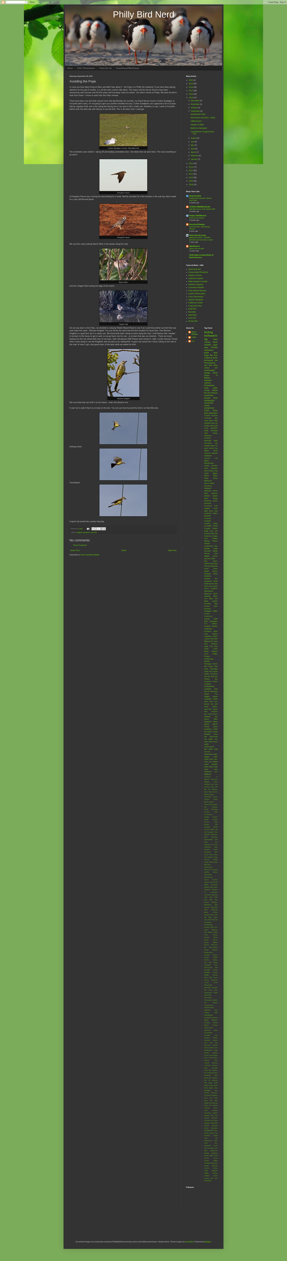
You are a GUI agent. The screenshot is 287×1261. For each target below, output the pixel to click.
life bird (207, 393)
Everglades (213, 621)
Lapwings (207, 636)
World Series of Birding (211, 375)
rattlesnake (208, 754)
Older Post (172, 550)
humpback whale (211, 729)
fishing (215, 498)
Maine (215, 476)
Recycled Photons (197, 224)
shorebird (208, 350)
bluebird (207, 496)
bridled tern (213, 1047)
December (195, 101)
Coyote (215, 819)
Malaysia (207, 641)
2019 (191, 84)
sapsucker (207, 1145)
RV (205, 947)
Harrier (211, 862)
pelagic (207, 373)
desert (206, 719)
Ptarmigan (208, 664)
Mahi (215, 639)
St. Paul (210, 691)
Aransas (207, 787)
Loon (206, 538)
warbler (207, 344)
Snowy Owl (192, 321)
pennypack (208, 360)
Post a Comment (80, 545)
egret (206, 498)
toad (215, 1155)
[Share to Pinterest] (104, 528)
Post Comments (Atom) (90, 555)
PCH (209, 920)
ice (205, 1095)
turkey (206, 588)
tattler (211, 1155)
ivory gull (208, 1098)
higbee (206, 450)
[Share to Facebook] (101, 528)
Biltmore (214, 789)
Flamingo (214, 837)
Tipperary (207, 1010)
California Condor (195, 303)
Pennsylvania (209, 363)
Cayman (214, 807)
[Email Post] (88, 529)
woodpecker (209, 408)
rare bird (94, 532)
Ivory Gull (192, 318)
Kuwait (206, 536)
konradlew (189, 1242)
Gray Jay (213, 531)
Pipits (215, 932)
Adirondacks (208, 591)
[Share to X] (98, 528)
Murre (206, 912)
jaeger (209, 731)
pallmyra (207, 1123)
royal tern (211, 1143)
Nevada (207, 915)
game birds (213, 1083)
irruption (214, 1095)
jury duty (213, 1100)
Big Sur (207, 789)
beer (205, 1043)
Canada (207, 415)
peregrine (86, 532)
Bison (206, 792)
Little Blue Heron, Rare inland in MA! (202, 209)
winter (215, 1175)
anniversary (208, 1032)
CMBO (215, 611)
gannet (206, 724)
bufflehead (208, 1050)
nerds (215, 508)
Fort (205, 624)
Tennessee (208, 997)
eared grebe (211, 568)
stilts (205, 1150)
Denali (215, 526)
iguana (209, 1095)
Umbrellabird (208, 1015)
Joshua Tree (208, 882)
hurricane (214, 1093)
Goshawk (207, 847)
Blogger (208, 1242)
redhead (207, 1135)
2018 (191, 87)
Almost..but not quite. (196, 248)
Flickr (206, 842)
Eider (206, 621)
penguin (214, 1125)
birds (206, 352)
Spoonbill (207, 987)
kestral (215, 731)
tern (215, 413)
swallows (214, 1153)
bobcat (215, 1045)
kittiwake (207, 734)
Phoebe (207, 656)
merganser (208, 581)
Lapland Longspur (195, 278)
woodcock (208, 513)
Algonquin (207, 594)
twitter (215, 1160)
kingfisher (207, 576)
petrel (206, 1128)
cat (210, 1055)
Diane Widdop (194, 333)
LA (205, 892)
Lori (192, 341)
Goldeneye (208, 629)
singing (214, 762)
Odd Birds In (194, 246)
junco (206, 1100)
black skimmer (211, 493)
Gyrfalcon (207, 631)
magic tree (212, 739)
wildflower (207, 774)
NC (212, 641)
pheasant (214, 1128)
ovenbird (207, 1120)
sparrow (207, 383)
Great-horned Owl (211, 533)
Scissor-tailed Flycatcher (198, 272)
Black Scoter (213, 792)
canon (206, 1055)
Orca (205, 920)
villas (215, 365)
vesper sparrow (211, 1165)
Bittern (206, 461)
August (194, 138)
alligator (207, 556)
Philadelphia (209, 385)
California (208, 358)
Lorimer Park (209, 639)
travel (215, 1158)
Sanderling (208, 395)
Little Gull (208, 897)
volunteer (214, 588)
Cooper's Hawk (211, 523)
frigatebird (207, 721)
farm (216, 1073)
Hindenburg (208, 867)
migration (208, 380)
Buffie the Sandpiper (199, 128)
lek (210, 1105)
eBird (215, 719)
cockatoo (207, 1065)
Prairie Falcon (211, 940)
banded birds (211, 398)
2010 (191, 178)
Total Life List (105, 68)
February (195, 156)
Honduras (207, 436)
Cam (209, 804)
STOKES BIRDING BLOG (199, 207)
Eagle (215, 619)
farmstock (207, 1075)
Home (70, 68)
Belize (215, 513)
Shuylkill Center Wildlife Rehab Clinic (211, 975)
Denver (206, 822)
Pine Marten (208, 932)
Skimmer (207, 438)
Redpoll (214, 950)
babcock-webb (209, 558)
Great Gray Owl (194, 269)
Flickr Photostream (86, 68)
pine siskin (208, 749)
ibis (205, 731)
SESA (215, 957)
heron (211, 420)
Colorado (207, 521)
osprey (207, 405)
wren (212, 1178)
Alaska (214, 390)
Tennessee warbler (211, 1000)
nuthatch (214, 1118)
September (195, 111)
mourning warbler (211, 1113)
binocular (207, 1045)
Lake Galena (211, 634)
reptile (215, 1135)
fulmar (215, 721)
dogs (212, 446)
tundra (206, 1160)
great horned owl (211, 448)
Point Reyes (211, 935)
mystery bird (208, 1115)
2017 (191, 91)
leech (206, 1105)
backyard (207, 491)
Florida (214, 347)
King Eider (192, 315)
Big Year (213, 355)
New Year (213, 915)
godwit (206, 571)
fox (216, 446)
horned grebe (211, 726)
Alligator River (211, 782)
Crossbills (207, 526)
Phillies (215, 654)
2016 (191, 94)
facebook (210, 1073)
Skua (210, 977)
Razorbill (192, 312)
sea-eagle (210, 1148)
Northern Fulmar (195, 275)
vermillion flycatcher (211, 1163)
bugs (215, 1050)
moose (215, 742)
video (206, 769)
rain (216, 1133)
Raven (211, 666)
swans (206, 1155)
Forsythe (214, 415)
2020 (191, 80)
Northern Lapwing (195, 284)
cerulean (214, 1055)
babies (215, 1037)
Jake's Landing (211, 879)
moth (206, 1110)
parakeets (214, 1123)
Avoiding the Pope (198, 114)
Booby (215, 433)
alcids (215, 1030)
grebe (212, 426)
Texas (215, 410)
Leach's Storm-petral (196, 294)
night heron (208, 511)
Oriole (206, 649)
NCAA (215, 912)
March (193, 152)
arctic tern (213, 701)
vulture (215, 1168)
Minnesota (208, 481)
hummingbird (209, 370)
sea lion (214, 584)
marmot (214, 1105)
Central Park (211, 812)
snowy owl (211, 368)
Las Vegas (213, 536)
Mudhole (214, 910)
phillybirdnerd (208, 1130)
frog (205, 1083)
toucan (206, 1158)
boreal (206, 1047)
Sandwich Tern (211, 965)
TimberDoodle (209, 1007)
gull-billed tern (211, 1090)
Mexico (206, 902)
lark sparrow (213, 1103)
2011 (191, 174)
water (206, 1170)
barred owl (208, 704)
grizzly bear (213, 1088)
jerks (215, 1098)
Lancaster (214, 892)
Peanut (214, 541)
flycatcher (207, 501)
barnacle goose (211, 1040)
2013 (191, 167)
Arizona (214, 393)
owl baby (214, 1120)
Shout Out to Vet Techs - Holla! (203, 118)
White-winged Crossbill (197, 281)
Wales (206, 1020)
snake (206, 764)
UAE (215, 1012)
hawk (206, 388)
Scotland (207, 684)
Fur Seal (214, 844)
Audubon (207, 596)
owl (216, 360)
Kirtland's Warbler (211, 889)
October (194, 108)
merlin (215, 581)
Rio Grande (213, 671)
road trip (211, 1138)
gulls (206, 413)
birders (214, 706)
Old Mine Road (211, 917)
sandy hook (208, 759)
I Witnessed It (196, 121)
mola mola (208, 742)
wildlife (206, 1173)
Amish (215, 594)
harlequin (207, 573)
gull (216, 426)
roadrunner (208, 1140)
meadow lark (211, 578)
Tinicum (207, 553)
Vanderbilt (207, 1017)
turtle (215, 767)
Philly (212, 927)
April (193, 149)
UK (216, 423)
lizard (215, 450)
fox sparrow (212, 1080)
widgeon (214, 1170)
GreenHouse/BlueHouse (127, 68)
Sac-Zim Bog (209, 676)
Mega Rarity (211, 478)
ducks (215, 358)
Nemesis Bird (195, 196)
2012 (191, 170)
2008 (191, 185)
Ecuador (207, 528)
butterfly (207, 446)
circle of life (208, 1057)
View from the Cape (197, 235)
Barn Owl (214, 787)
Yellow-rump (208, 1027)
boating (206, 426)
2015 (191, 98)
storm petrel (213, 586)
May (193, 145)
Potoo (215, 937)
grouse (214, 571)
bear (205, 561)
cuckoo (214, 714)
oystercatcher (209, 747)
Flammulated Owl (211, 839)
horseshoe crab (211, 506)
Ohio (215, 646)
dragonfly (214, 566)
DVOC (206, 410)
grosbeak (207, 503)
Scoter (215, 681)
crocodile (214, 1068)
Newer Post (75, 550)
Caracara (207, 518)
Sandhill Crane (209, 423)
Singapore (208, 488)
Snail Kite (192, 309)
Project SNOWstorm (197, 216)
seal (216, 511)
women (206, 1178)
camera (214, 1053)
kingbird (79, 532)
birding (208, 332)
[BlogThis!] (95, 528)
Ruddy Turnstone (211, 674)
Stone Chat (212, 990)
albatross (207, 1030)
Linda (193, 337)
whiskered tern (211, 772)
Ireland (215, 872)
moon (215, 1108)
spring (211, 413)
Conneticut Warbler (196, 287)
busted (206, 1053)
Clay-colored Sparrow (197, 291)
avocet (215, 556)
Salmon (206, 960)
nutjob (206, 744)
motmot (214, 1110)
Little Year (213, 900)
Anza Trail (213, 784)
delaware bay (211, 716)
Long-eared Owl (194, 306)
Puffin (215, 548)
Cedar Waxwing (211, 809)
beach (215, 491)
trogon (211, 767)
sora (216, 1148)
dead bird (207, 1070)
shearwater (208, 403)
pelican (206, 1125)
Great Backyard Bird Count (211, 852)
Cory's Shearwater (195, 297)
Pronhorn (214, 945)
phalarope (207, 584)
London (214, 636)
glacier (215, 724)
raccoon (207, 752)
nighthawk (208, 456)
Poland (206, 937)
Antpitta (207, 784)
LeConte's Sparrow (211, 895)
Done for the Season (196, 218)
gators (206, 1085)
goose (215, 501)
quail (215, 749)
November (195, 104)
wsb (216, 1178)
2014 (191, 163)
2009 (191, 181)
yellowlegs (207, 1180)
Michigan (214, 902)
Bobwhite (207, 516)
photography (209, 400)
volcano (207, 1168)
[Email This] (92, 528)
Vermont (214, 1017)
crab (209, 714)
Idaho (215, 631)
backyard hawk (211, 440)
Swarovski (207, 995)
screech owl (211, 458)
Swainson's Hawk (211, 992)
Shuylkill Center (211, 970)
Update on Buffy (197, 125)
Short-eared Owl (211, 967)
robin (215, 1140)
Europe (211, 471)
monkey (207, 1108)
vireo (215, 769)
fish (210, 1078)
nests (206, 428)
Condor (207, 614)
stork (206, 586)
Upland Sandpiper (195, 300)
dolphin (214, 496)
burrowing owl (211, 443)
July (193, 142)
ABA (215, 420)
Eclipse (212, 829)
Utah (215, 553)
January (194, 159)
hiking (215, 573)
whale (206, 430)
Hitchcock (207, 869)
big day (213, 1043)
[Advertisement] (104, 1226)
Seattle (215, 551)
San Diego (213, 962)
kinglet (206, 1103)
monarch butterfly (211, 453)
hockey (206, 1093)
